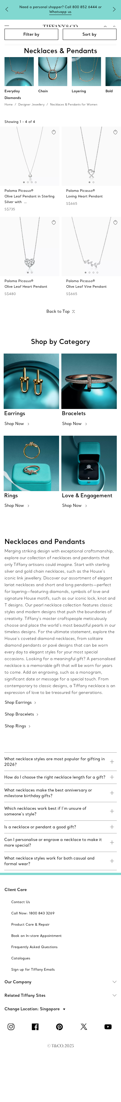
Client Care (16, 889)
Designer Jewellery (31, 104)
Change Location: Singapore (33, 1008)
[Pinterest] (60, 1027)
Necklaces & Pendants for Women (73, 104)
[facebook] (36, 1027)
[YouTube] (108, 1027)
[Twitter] (84, 1027)
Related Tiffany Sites (25, 995)
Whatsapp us (60, 12)
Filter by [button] (31, 34)
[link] (60, 762)
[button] (24, 182)
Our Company (18, 981)
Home (9, 104)
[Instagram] (12, 1027)
